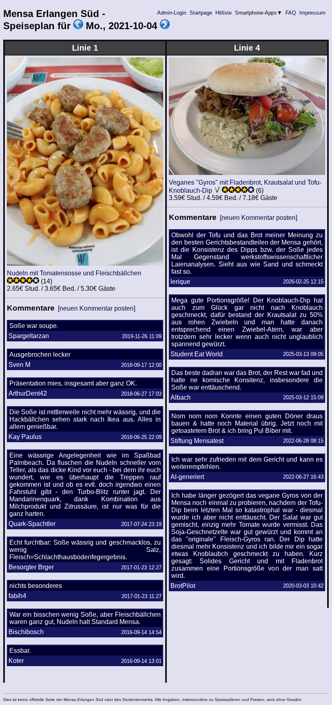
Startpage (201, 13)
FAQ (291, 13)
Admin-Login (171, 13)
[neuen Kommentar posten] (96, 308)
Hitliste (223, 13)
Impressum (312, 13)
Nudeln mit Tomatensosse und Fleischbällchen (74, 273)
